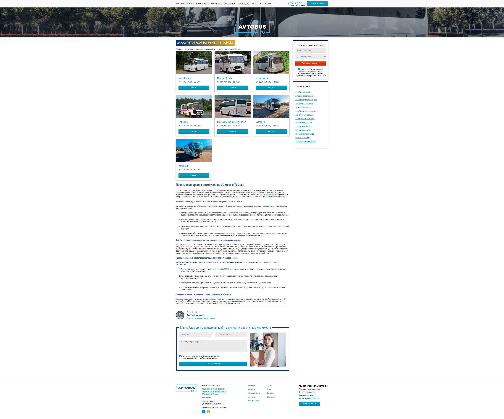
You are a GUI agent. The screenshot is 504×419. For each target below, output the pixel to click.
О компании (265, 4)
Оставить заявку (213, 364)
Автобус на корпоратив (304, 96)
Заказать (194, 88)
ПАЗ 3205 (183, 122)
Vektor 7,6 (260, 122)
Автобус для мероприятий (305, 141)
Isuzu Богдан (184, 78)
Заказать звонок (317, 3)
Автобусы (190, 4)
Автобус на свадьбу (303, 92)
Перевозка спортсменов (304, 134)
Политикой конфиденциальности (311, 71)
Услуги (240, 4)
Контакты (254, 4)
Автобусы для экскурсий (304, 119)
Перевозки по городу (303, 122)
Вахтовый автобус (302, 138)
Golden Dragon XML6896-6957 (231, 122)
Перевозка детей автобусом (306, 100)
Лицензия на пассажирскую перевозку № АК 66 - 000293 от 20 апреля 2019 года (214, 391)
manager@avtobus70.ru (310, 398)
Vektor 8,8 (183, 166)
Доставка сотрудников (304, 103)
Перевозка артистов (303, 130)
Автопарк (180, 4)
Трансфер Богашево (303, 107)
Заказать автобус (311, 63)
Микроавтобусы (203, 4)
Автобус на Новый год (304, 126)
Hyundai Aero (262, 78)
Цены (246, 4)
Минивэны (216, 4)
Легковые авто (228, 4)
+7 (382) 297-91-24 (296, 3)
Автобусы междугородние (305, 111)
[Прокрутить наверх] (8, 412)
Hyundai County (224, 78)
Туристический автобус (304, 115)
